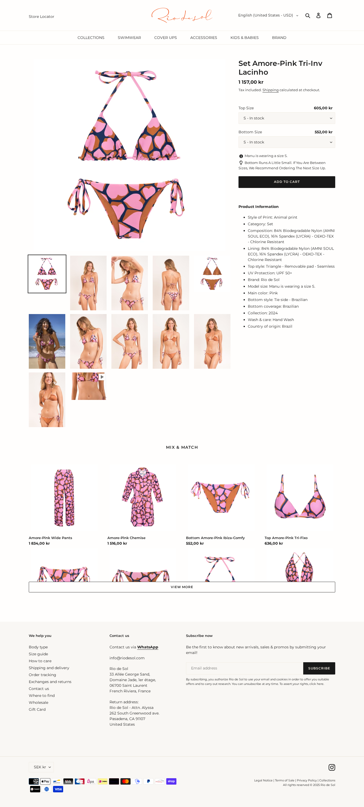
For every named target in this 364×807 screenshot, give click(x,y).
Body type (38, 647)
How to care (40, 661)
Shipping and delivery (49, 667)
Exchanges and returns (50, 681)
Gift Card (37, 709)
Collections (327, 780)
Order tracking (42, 674)
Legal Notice (263, 780)
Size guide (38, 654)
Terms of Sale (284, 780)
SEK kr (40, 767)
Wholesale (38, 702)
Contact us (39, 688)
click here (316, 684)
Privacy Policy (307, 780)
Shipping (270, 90)
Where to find (42, 695)
